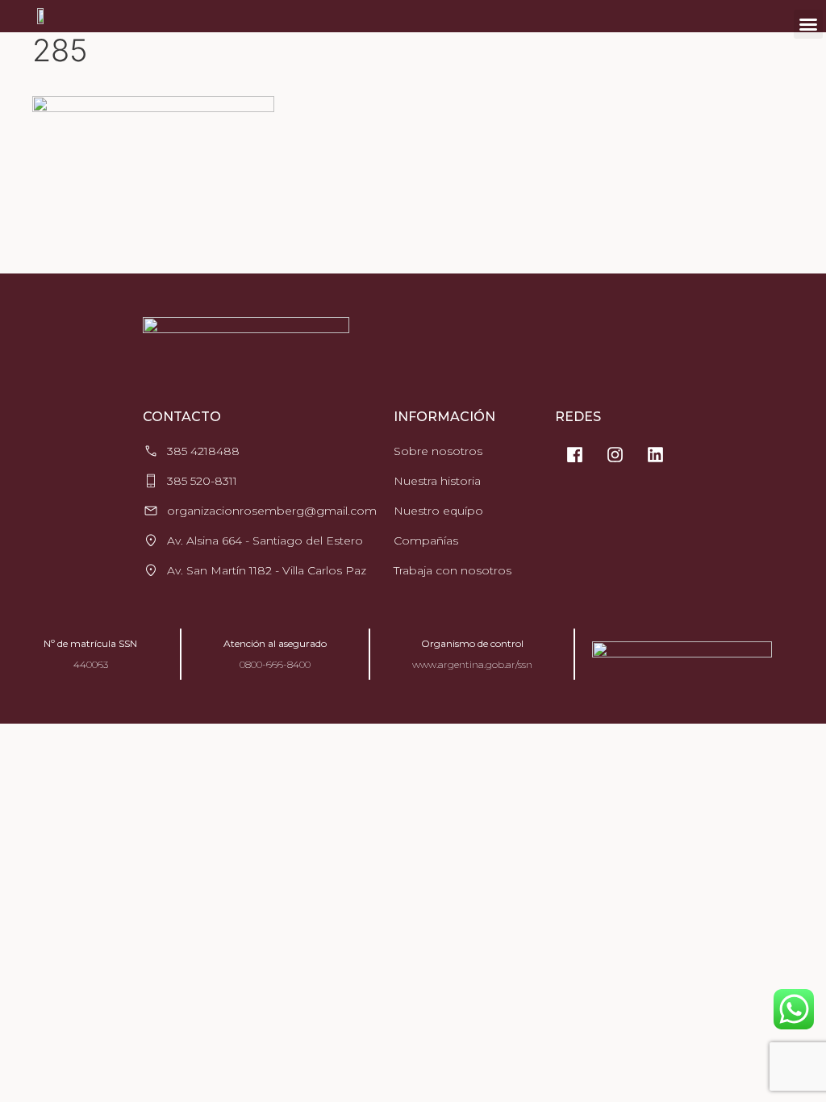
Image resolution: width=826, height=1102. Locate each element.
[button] (808, 24)
